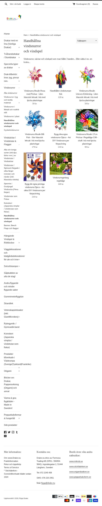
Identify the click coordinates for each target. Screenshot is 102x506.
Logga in (27, 4)
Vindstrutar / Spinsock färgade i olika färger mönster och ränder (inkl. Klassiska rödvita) (12, 172)
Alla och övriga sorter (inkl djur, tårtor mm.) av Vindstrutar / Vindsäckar (10, 155)
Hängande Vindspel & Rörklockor (12, 239)
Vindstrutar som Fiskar (10, 197)
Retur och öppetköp (12, 464)
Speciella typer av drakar (12, 66)
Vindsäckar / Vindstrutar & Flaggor (11, 141)
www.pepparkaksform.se (80, 477)
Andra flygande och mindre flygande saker (11, 286)
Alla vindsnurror (10, 93)
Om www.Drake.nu (12, 458)
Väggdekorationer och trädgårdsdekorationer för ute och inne (12, 254)
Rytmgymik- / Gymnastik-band (11, 325)
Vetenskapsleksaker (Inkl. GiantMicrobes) (12, 313)
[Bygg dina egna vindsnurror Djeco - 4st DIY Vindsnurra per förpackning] (61, 120)
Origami (12, 371)
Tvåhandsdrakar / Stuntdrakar (12, 56)
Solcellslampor (12, 266)
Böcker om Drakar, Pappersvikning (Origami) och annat (11, 384)
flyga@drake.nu (48, 483)
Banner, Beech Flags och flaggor (11, 226)
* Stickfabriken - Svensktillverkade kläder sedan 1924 (17, 473)
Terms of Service (11, 467)
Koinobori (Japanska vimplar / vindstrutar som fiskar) (11, 207)
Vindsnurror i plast (11, 116)
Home (7, 34)
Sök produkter (10, 425)
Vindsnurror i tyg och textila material (12, 100)
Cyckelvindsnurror (11, 130)
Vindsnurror (11, 88)
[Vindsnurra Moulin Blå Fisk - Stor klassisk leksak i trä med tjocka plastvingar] (35, 120)
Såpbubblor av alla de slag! (11, 275)
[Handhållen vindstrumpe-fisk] (61, 77)
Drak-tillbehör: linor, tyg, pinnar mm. (12, 77)
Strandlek (8, 303)
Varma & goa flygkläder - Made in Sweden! (10, 403)
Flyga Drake (23, 498)
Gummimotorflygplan (12, 296)
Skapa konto (39, 4)
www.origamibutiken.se (79, 472)
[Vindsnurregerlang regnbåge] (61, 164)
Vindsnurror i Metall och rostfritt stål (11, 110)
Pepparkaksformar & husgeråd (12, 416)
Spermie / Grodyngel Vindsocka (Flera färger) (11, 188)
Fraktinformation (11, 461)
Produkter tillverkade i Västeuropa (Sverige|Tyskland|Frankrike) (12, 360)
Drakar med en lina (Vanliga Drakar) (12, 43)
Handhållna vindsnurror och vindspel (11, 123)
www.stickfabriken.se (78, 466)
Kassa (95, 4)
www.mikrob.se (76, 461)
